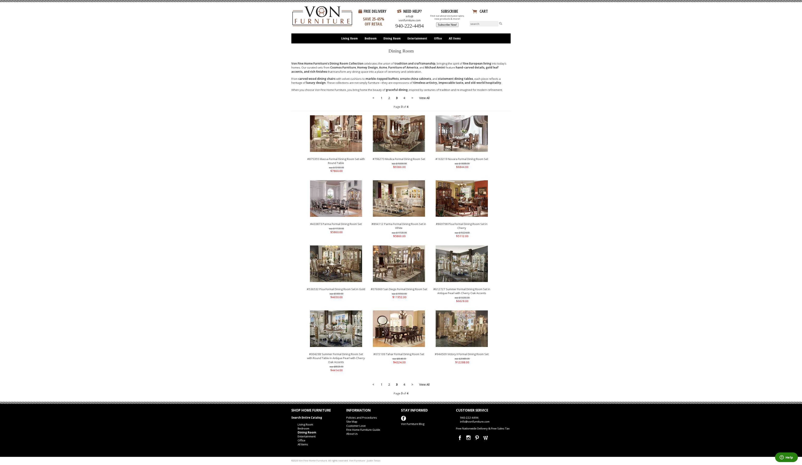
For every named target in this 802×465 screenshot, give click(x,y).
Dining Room (392, 38)
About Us (352, 434)
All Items (455, 38)
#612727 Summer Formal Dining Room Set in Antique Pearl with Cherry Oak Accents (461, 291)
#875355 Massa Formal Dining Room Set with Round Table (336, 161)
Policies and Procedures (361, 417)
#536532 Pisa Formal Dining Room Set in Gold (336, 289)
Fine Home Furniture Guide (363, 430)
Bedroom (371, 38)
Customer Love (356, 426)
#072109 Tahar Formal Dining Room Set (398, 354)
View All (424, 98)
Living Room (349, 38)
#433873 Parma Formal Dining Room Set (336, 224)
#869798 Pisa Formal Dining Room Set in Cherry (461, 226)
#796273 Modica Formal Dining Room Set (399, 159)
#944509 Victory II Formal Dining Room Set (462, 354)
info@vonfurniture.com (410, 18)
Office (438, 38)
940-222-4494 (409, 26)
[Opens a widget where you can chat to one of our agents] (786, 457)
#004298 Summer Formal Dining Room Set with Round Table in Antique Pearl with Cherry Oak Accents (336, 358)
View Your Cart (485, 16)
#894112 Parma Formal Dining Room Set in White (399, 226)
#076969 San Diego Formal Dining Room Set (399, 289)
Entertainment (417, 38)
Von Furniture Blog (412, 424)
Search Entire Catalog (306, 417)
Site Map (351, 421)
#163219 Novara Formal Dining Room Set (461, 159)
